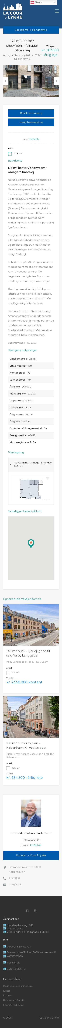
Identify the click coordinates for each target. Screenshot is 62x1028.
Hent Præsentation (31, 122)
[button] (34, 548)
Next (56, 81)
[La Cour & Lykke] (12, 17)
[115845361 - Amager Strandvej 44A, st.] (31, 81)
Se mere (31, 637)
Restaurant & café (13, 1000)
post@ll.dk (15, 884)
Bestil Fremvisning (31, 113)
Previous (5, 81)
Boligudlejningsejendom (18, 986)
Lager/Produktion (13, 1005)
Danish (38, 2)
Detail (6, 990)
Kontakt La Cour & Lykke (31, 855)
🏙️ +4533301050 (13, 956)
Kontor (7, 995)
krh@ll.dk (35, 845)
